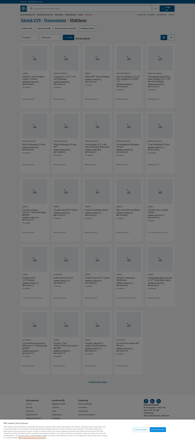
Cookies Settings (140, 429)
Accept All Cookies (158, 429)
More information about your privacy (32, 438)
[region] (97, 430)
